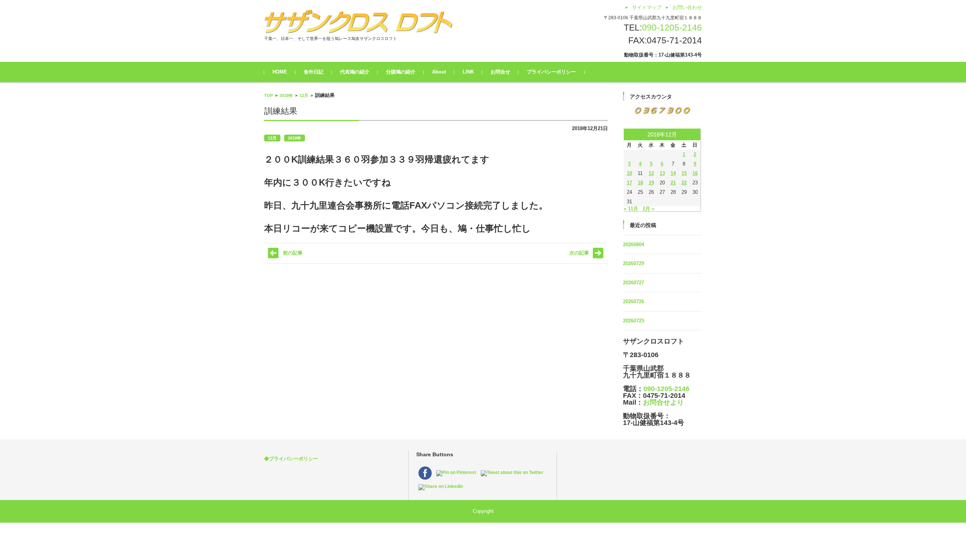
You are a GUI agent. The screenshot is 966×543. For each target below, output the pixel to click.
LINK (468, 72)
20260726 (633, 301)
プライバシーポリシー (551, 72)
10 (629, 173)
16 (695, 173)
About (439, 72)
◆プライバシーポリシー (291, 459)
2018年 (286, 95)
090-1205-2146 (672, 27)
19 (651, 183)
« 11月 (631, 209)
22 (684, 183)
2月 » (648, 209)
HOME (279, 72)
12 (651, 173)
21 (673, 183)
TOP (268, 95)
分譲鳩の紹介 (400, 72)
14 (673, 173)
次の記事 (579, 253)
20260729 (633, 263)
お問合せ (500, 72)
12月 (304, 95)
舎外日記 (313, 72)
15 (684, 173)
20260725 (633, 321)
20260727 (633, 282)
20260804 (633, 244)
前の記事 (293, 253)
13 (662, 173)
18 (640, 183)
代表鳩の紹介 (354, 72)
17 (629, 183)
